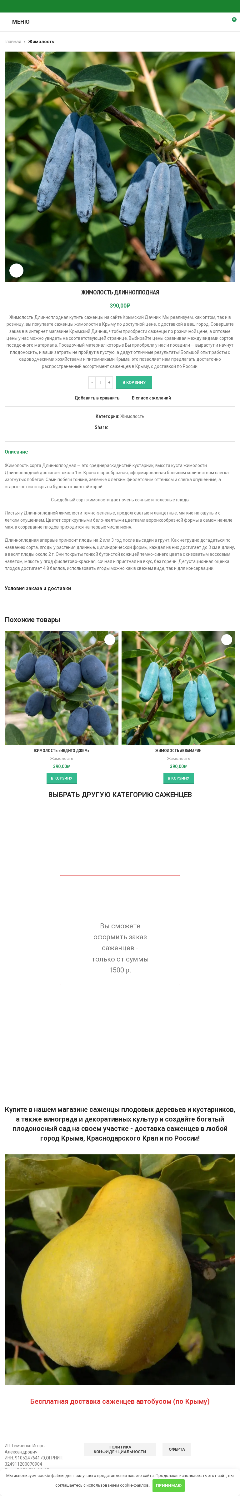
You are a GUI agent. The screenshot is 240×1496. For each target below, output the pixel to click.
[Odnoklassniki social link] (105, 6)
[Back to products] (224, 41)
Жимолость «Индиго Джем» (61, 750)
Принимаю (169, 1485)
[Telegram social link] (127, 6)
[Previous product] (216, 41)
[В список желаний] (109, 639)
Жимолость (41, 41)
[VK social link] (120, 6)
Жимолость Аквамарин (178, 750)
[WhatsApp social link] (112, 6)
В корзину (134, 382)
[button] (62, 778)
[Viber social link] (135, 6)
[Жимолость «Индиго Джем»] (61, 688)
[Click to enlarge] (16, 271)
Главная (13, 41)
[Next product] (231, 41)
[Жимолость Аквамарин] (178, 688)
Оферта (177, 1449)
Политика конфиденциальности (120, 1449)
